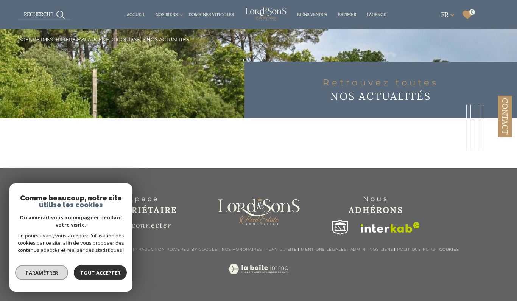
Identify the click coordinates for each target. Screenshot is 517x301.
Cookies (449, 249)
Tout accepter (100, 272)
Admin (358, 249)
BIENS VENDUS (312, 14)
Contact (505, 116)
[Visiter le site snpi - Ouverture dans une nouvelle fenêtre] (340, 227)
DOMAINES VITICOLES (211, 14)
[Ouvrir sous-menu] (181, 14)
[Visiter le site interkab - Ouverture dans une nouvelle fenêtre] (390, 227)
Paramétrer (42, 272)
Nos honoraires (242, 249)
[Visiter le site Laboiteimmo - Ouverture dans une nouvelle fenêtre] (258, 277)
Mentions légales (323, 249)
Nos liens (381, 249)
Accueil (136, 14)
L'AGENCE (376, 14)
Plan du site (281, 249)
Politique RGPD (416, 249)
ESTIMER (347, 14)
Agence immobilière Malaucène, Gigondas (79, 39)
